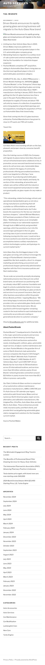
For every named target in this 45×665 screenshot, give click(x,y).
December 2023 (9, 537)
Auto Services (15, 3)
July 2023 (7, 559)
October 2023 (8, 546)
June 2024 (7, 510)
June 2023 (7, 564)
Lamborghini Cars (10, 626)
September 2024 (10, 501)
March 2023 (8, 577)
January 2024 (8, 532)
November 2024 (9, 497)
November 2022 (9, 595)
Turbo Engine (8, 635)
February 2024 (9, 528)
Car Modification (9, 622)
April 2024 (7, 519)
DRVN (35, 82)
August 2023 (8, 555)
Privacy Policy (8, 660)
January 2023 (8, 586)
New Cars (7, 630)
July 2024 (7, 506)
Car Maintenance (9, 617)
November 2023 (9, 541)
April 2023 (7, 572)
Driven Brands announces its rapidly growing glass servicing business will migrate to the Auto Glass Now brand (22, 26)
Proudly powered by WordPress (26, 660)
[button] (14, 143)
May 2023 (7, 568)
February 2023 (9, 581)
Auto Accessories (10, 608)
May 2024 (7, 515)
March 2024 (8, 524)
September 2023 (10, 550)
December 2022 (9, 590)
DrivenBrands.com (17, 322)
